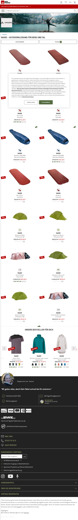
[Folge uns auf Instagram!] (4, 476)
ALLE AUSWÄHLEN (46, 102)
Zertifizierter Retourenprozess (16, 426)
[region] (39, 91)
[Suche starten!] (75, 11)
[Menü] (3, 11)
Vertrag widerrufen (10, 494)
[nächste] (74, 348)
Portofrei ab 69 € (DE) (13, 396)
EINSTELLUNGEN (31, 102)
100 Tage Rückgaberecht (52, 396)
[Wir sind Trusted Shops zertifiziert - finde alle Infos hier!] (42, 402)
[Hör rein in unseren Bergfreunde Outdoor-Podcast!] (19, 476)
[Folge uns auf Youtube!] (12, 476)
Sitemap (26, 513)
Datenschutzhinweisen (28, 97)
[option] (39, 22)
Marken (5, 34)
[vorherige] (4, 348)
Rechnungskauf (11, 401)
